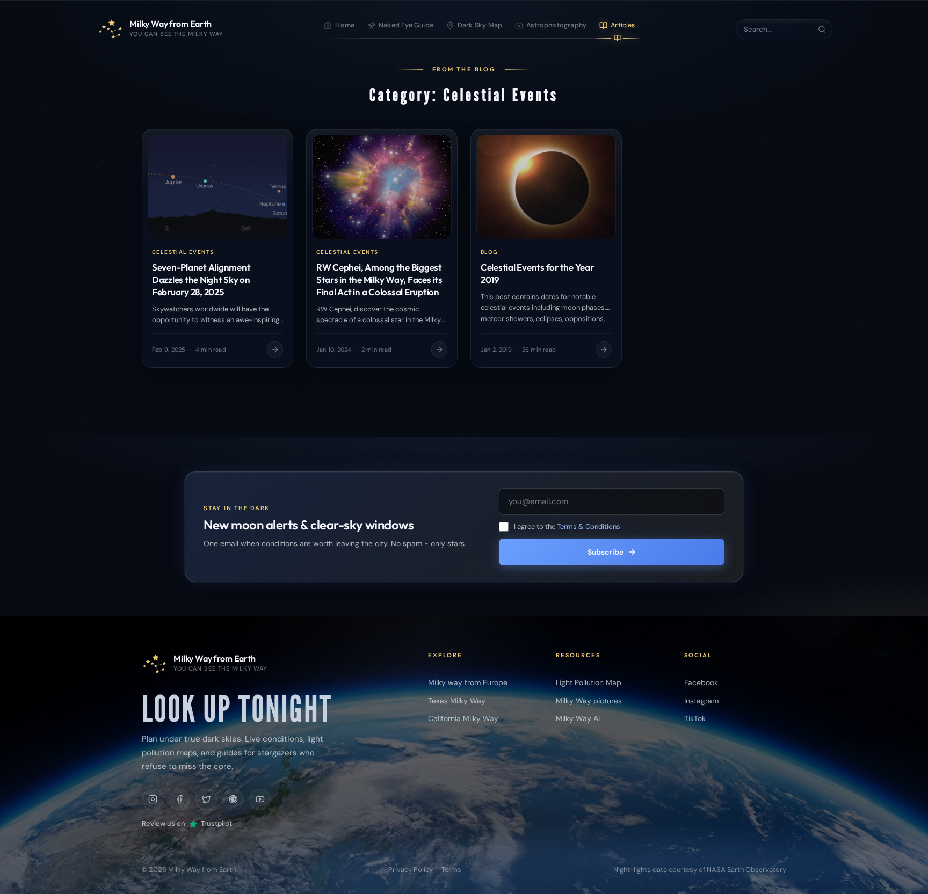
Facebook (701, 682)
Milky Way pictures (589, 701)
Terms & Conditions (588, 526)
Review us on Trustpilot (187, 823)
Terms (451, 869)
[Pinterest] (233, 799)
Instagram (701, 701)
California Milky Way (463, 718)
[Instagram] (152, 799)
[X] (206, 799)
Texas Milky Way (456, 701)
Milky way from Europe (468, 682)
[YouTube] (260, 799)
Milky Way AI (578, 718)
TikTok (695, 718)
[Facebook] (179, 799)
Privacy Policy (410, 869)
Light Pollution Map (588, 682)
